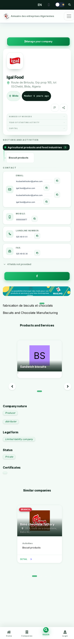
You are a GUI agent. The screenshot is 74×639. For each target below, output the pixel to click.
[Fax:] (37, 253)
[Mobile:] (34, 219)
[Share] (63, 107)
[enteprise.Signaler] (55, 107)
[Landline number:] (37, 236)
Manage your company (38, 41)
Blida (15, 96)
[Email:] (57, 181)
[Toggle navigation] (69, 16)
